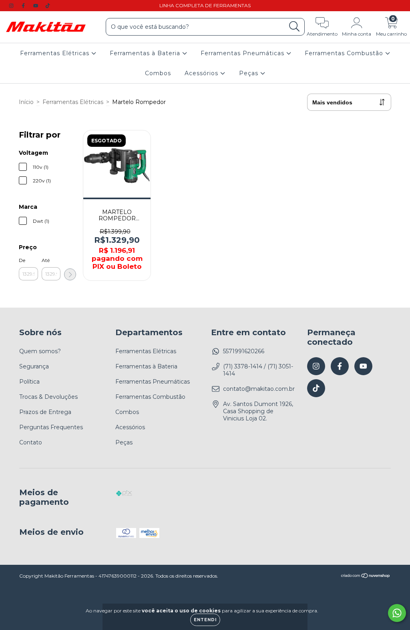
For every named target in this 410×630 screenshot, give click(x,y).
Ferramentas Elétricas (55, 53)
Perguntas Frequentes (51, 427)
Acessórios (202, 73)
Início (26, 102)
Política (29, 381)
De (22, 260)
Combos (158, 73)
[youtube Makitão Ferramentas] (36, 5)
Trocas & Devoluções (48, 396)
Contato (30, 442)
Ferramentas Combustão (345, 53)
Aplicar (70, 274)
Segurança (34, 366)
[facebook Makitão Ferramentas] (24, 5)
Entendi (205, 619)
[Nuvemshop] (366, 577)
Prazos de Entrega (45, 412)
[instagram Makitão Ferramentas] (12, 5)
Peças (249, 73)
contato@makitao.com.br (259, 388)
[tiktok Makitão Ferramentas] (47, 5)
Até (46, 260)
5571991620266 (243, 351)
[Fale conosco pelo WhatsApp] (397, 613)
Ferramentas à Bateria (146, 53)
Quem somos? (40, 351)
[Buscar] (294, 26)
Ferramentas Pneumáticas (243, 53)
